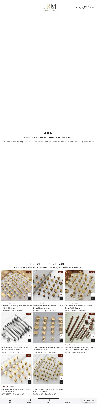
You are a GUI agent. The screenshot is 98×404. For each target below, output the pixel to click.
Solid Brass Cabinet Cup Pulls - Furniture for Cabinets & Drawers (16, 307)
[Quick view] (29, 294)
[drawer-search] (76, 8)
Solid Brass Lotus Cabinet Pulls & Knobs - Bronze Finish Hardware (79, 307)
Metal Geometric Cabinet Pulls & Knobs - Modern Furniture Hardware (15, 349)
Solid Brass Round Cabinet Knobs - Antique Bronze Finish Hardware (48, 307)
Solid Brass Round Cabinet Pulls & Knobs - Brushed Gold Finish (48, 349)
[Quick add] (29, 298)
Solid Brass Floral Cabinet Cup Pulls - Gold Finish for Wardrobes (48, 390)
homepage (22, 142)
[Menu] (2, 8)
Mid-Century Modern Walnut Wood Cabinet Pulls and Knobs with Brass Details (79, 349)
